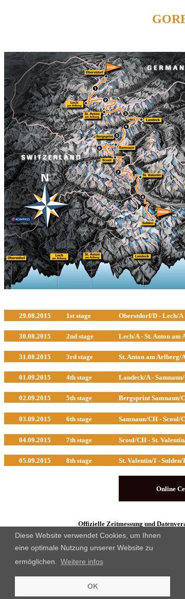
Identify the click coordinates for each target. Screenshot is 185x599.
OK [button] (92, 586)
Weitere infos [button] (82, 561)
